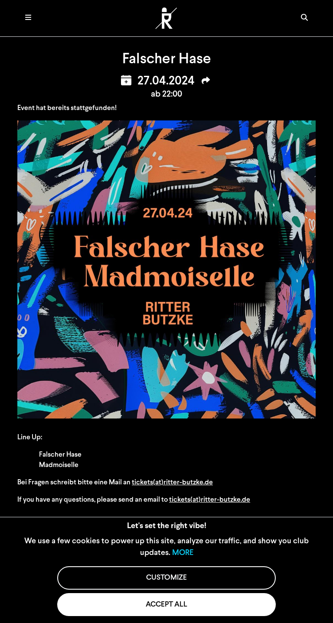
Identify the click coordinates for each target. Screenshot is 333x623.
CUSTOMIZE (166, 577)
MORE (182, 553)
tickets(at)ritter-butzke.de (172, 482)
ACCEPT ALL (166, 604)
